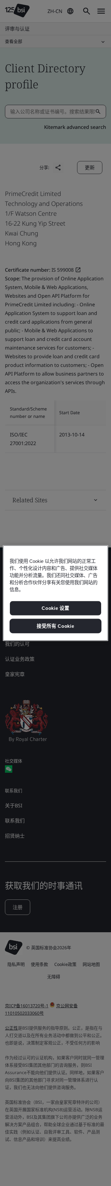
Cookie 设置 (55, 608)
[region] (55, 593)
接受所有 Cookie (55, 625)
